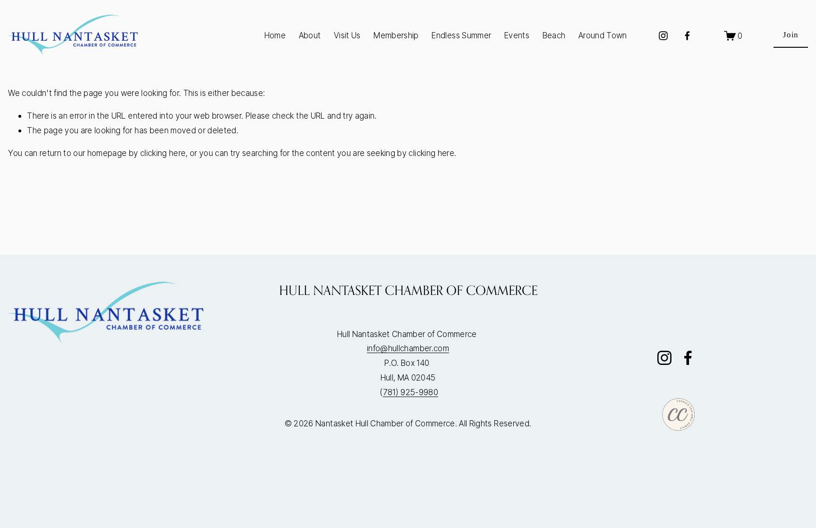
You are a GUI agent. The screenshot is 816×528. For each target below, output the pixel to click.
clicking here (163, 153)
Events (516, 35)
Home (275, 35)
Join (791, 34)
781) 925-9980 (410, 392)
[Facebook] (687, 35)
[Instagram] (663, 35)
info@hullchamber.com (408, 348)
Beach (554, 35)
